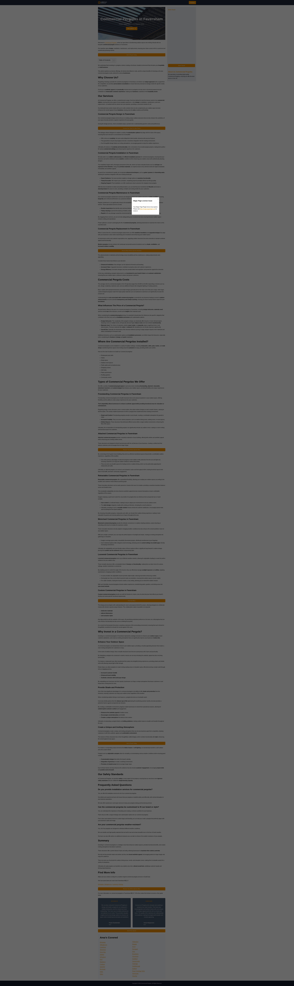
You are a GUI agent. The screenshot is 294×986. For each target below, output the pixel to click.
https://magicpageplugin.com (147, 209)
